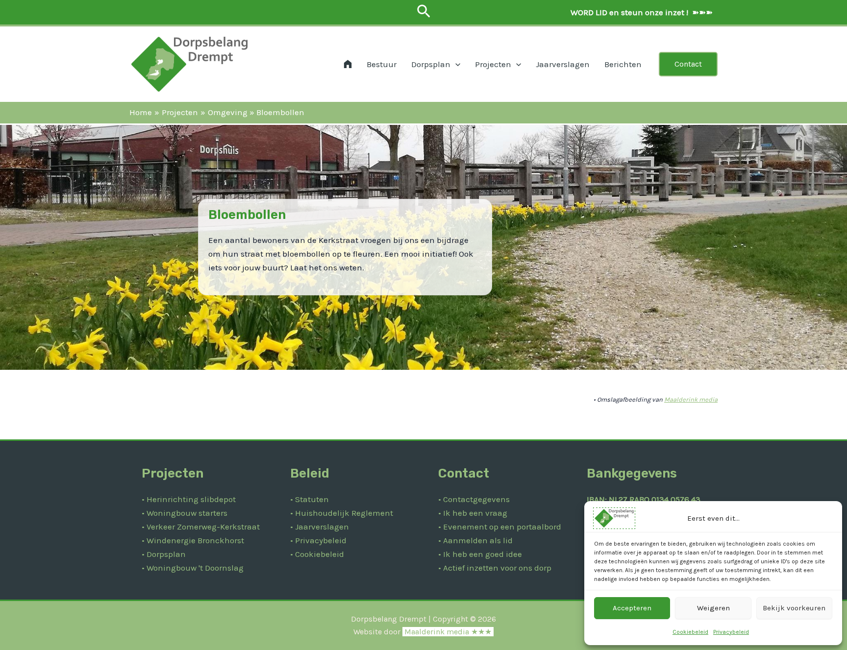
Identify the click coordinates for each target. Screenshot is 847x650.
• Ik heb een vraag (472, 513)
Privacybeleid (731, 631)
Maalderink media (691, 399)
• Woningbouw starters (184, 513)
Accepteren (632, 607)
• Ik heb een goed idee (480, 554)
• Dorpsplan (164, 554)
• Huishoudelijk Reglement (341, 513)
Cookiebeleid (690, 631)
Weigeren (713, 607)
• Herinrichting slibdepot (189, 499)
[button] (424, 12)
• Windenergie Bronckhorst (193, 540)
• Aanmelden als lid (475, 540)
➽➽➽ (641, 12)
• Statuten (309, 499)
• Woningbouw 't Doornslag (193, 568)
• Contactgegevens (474, 499)
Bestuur (382, 64)
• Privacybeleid (318, 540)
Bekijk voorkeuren (794, 607)
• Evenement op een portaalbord (499, 526)
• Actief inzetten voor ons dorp (494, 568)
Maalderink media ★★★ (448, 631)
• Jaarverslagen (319, 526)
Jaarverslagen (563, 64)
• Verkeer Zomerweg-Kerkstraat (201, 526)
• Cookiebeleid (317, 554)
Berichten (623, 64)
